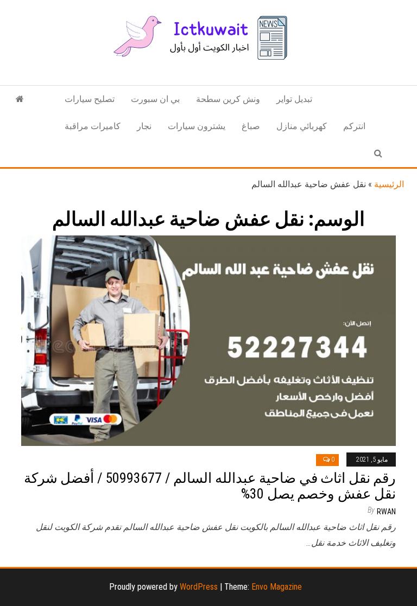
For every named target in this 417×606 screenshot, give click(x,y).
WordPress (199, 587)
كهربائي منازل (301, 126)
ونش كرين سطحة (228, 99)
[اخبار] (20, 99)
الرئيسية (389, 184)
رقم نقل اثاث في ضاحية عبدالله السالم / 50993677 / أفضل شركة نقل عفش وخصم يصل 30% (210, 486)
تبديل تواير (294, 99)
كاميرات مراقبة (93, 126)
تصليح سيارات (90, 99)
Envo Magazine (276, 587)
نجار (144, 126)
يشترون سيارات (196, 126)
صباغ (251, 126)
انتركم (354, 126)
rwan (386, 511)
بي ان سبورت (155, 99)
